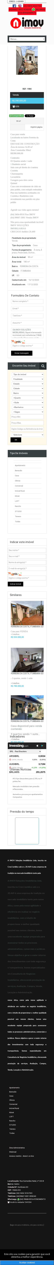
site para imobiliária (21, 1225)
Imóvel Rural (20, 491)
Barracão (18, 470)
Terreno (18, 516)
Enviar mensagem (22, 353)
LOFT (17, 501)
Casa (17, 476)
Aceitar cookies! (27, 1262)
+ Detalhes (15, 683)
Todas (17, 522)
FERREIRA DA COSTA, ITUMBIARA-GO (27, 627)
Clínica (17, 481)
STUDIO (18, 511)
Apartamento (20, 465)
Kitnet (17, 496)
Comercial (19, 486)
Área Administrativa (17, 1148)
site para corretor (36, 1225)
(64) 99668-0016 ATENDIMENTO (33, 1199)
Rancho (18, 506)
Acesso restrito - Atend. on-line (21, 1156)
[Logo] (27, 22)
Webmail (12, 1152)
